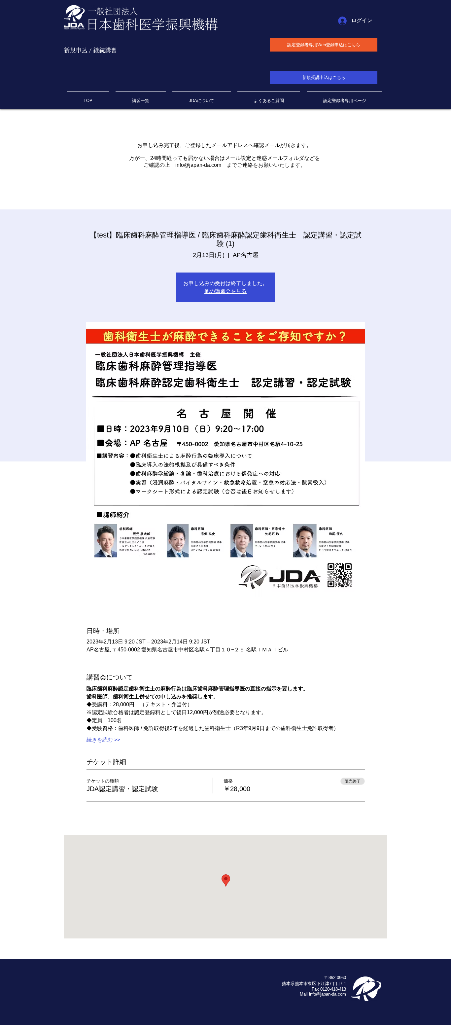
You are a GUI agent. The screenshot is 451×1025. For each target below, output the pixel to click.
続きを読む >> (103, 740)
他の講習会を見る (225, 291)
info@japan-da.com (198, 165)
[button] (344, 97)
